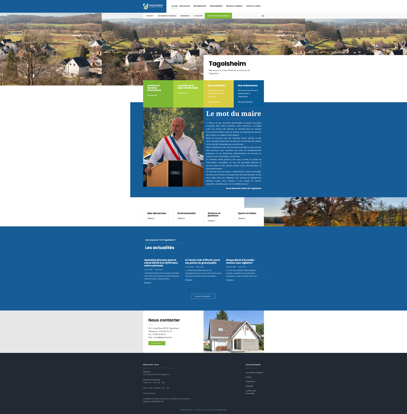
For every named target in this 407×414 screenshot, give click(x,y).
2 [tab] (192, 290)
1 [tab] (189, 290)
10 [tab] (218, 290)
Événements (185, 16)
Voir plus (152, 282)
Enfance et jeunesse (234, 6)
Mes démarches (199, 6)
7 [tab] (208, 290)
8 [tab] (211, 290)
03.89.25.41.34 (158, 401)
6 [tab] (205, 290)
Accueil (174, 6)
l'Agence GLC (222, 410)
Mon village (185, 6)
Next (267, 272)
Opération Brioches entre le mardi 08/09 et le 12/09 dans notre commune (161, 262)
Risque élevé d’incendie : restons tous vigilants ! (240, 261)
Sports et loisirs (253, 6)
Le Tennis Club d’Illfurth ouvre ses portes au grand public (202, 261)
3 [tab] (195, 290)
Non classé (159, 269)
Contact (150, 16)
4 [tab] (199, 290)
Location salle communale (218, 16)
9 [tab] (215, 290)
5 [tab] (202, 290)
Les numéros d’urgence (167, 16)
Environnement (216, 6)
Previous (140, 272)
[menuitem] (186, 5)
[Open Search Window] (263, 16)
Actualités (198, 16)
